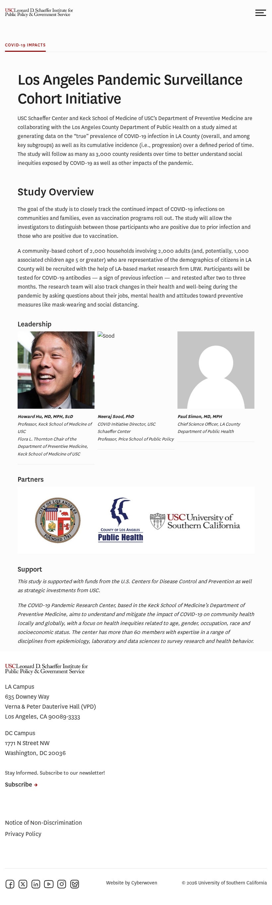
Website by (131, 883)
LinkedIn (36, 884)
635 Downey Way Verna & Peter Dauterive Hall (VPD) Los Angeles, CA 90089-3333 (50, 707)
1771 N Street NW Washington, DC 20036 (35, 748)
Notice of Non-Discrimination (43, 823)
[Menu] (261, 12)
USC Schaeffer (36, 12)
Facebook (10, 884)
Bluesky (75, 884)
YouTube (49, 884)
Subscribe (18, 785)
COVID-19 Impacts (25, 45)
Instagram (62, 884)
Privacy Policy (23, 834)
